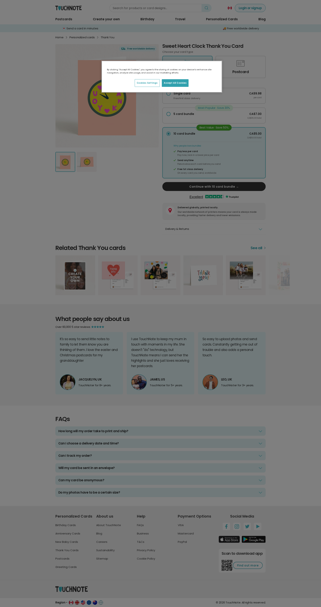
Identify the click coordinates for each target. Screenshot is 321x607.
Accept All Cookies (175, 82)
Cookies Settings (147, 82)
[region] (161, 77)
